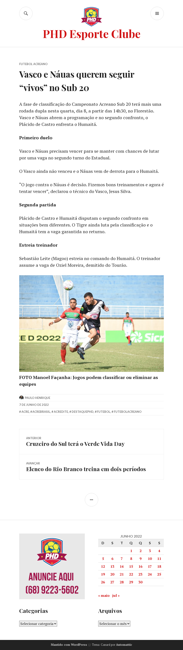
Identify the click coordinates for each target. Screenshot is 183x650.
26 (103, 582)
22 (131, 574)
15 (131, 566)
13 (112, 566)
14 (122, 566)
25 (159, 574)
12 (103, 566)
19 (103, 574)
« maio (104, 595)
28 (122, 582)
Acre (25, 411)
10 (150, 558)
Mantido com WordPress (69, 645)
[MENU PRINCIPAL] (157, 13)
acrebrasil (41, 411)
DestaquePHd (83, 411)
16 (140, 566)
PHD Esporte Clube (92, 33)
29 (131, 582)
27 (112, 582)
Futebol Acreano (33, 64)
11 (159, 558)
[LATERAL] (91, 499)
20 (112, 574)
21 (122, 574)
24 (150, 574)
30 (140, 582)
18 (159, 566)
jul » (116, 595)
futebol (103, 411)
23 (140, 574)
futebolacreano (127, 411)
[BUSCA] (26, 13)
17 (150, 566)
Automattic (124, 645)
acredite (61, 411)
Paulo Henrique (37, 398)
